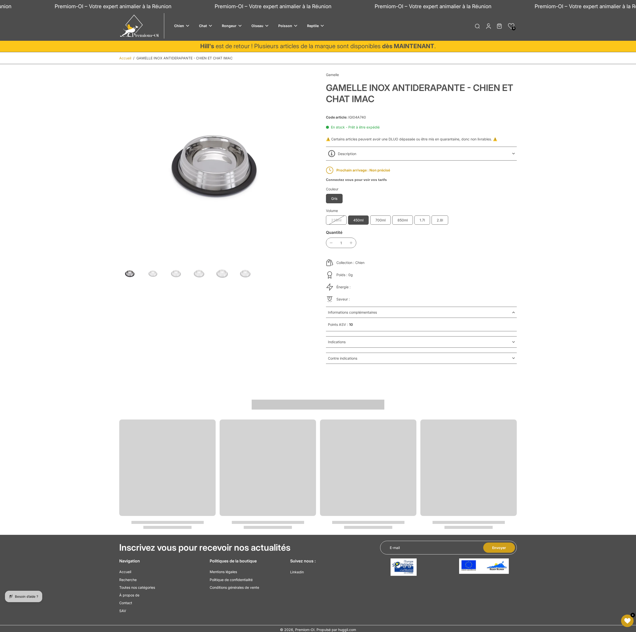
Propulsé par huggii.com (336, 630)
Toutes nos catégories (137, 587)
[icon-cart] (499, 26)
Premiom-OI (305, 630)
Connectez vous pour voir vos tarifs (356, 180)
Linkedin (297, 572)
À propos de (129, 595)
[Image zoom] (214, 165)
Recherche (128, 580)
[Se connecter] (488, 26)
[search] (477, 26)
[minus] (331, 243)
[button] (511, 26)
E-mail (395, 548)
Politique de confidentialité (231, 580)
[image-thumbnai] (129, 273)
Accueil (125, 58)
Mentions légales (223, 572)
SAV (122, 611)
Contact (125, 603)
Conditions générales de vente (234, 587)
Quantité (334, 232)
